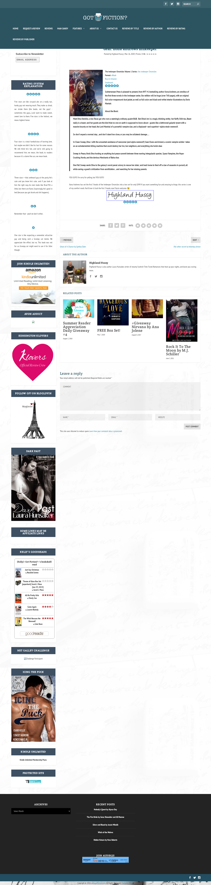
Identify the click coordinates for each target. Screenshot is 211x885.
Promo (138, 54)
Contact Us (112, 28)
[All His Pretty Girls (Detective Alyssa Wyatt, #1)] (18, 602)
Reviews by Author (152, 28)
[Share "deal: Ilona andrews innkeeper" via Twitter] (117, 225)
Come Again (31, 606)
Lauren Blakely (32, 609)
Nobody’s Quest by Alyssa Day (105, 809)
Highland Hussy (117, 54)
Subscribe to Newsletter (30, 54)
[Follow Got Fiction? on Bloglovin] (33, 438)
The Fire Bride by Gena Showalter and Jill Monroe (105, 817)
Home (15, 28)
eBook (114, 75)
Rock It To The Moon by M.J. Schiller (178, 350)
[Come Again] (18, 614)
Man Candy (62, 28)
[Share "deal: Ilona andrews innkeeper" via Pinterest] (123, 225)
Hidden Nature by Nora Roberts (105, 839)
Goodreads (109, 82)
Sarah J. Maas (39, 589)
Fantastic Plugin (128, 883)
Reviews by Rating (176, 28)
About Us (94, 28)
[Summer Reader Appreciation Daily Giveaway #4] (78, 308)
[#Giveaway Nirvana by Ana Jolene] (147, 308)
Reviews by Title (130, 28)
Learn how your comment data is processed (105, 431)
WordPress (46, 877)
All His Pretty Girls (32, 595)
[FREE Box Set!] (113, 312)
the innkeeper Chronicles (147, 71)
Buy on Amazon (111, 78)
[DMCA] (33, 782)
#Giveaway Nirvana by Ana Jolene (145, 327)
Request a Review (31, 28)
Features (77, 28)
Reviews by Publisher (23, 39)
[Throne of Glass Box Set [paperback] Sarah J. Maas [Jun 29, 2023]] (18, 585)
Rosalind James (32, 572)
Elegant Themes (26, 877)
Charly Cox (33, 598)
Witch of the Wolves (105, 832)
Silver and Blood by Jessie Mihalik (105, 824)
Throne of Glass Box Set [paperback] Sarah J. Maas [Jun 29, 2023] (33, 584)
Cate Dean (38, 624)
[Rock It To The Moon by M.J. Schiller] (181, 320)
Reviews (49, 28)
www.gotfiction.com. (98, 883)
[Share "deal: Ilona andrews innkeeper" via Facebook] (111, 225)
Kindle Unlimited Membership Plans (33, 759)
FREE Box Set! (108, 330)
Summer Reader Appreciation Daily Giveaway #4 (77, 329)
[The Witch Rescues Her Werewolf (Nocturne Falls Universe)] (18, 625)
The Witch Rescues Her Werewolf (32, 620)
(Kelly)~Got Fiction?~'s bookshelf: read (34, 563)
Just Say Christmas (32, 569)
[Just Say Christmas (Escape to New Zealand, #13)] (18, 576)
